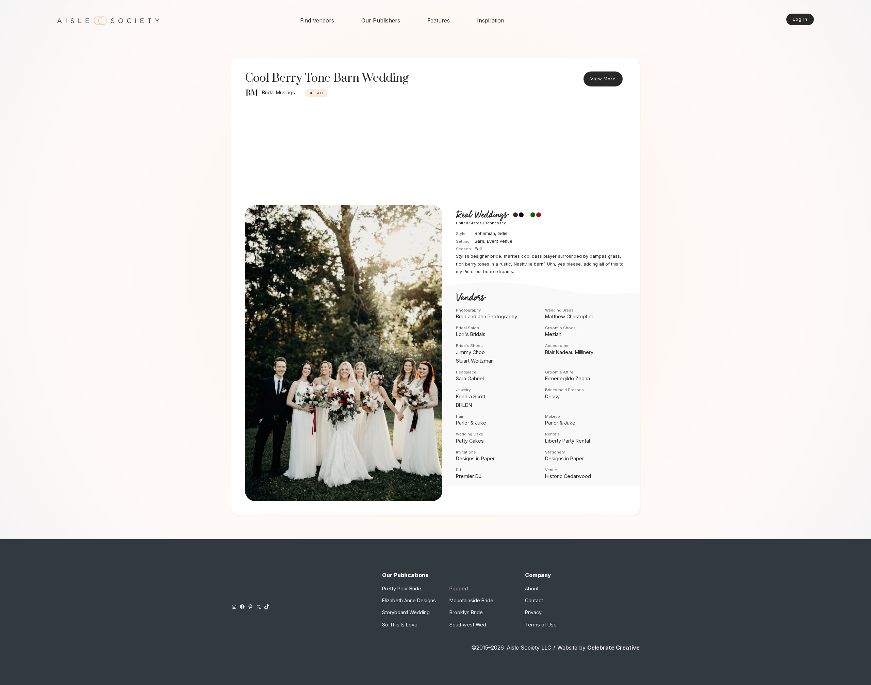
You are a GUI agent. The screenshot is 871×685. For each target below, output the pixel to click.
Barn (479, 241)
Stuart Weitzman (475, 361)
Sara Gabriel (470, 378)
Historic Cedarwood (568, 476)
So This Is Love (399, 624)
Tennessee (495, 223)
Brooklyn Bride (466, 612)
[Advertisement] (435, 154)
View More (603, 78)
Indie (503, 233)
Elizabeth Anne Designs (409, 600)
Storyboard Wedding (406, 612)
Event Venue (499, 241)
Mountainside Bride (471, 600)
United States (469, 223)
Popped (458, 588)
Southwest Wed (467, 624)
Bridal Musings (278, 92)
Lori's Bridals (471, 334)
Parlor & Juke (471, 423)
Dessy (552, 396)
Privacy (533, 612)
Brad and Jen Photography (486, 316)
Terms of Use (541, 624)
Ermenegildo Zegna (567, 378)
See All (317, 93)
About (532, 588)
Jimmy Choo (470, 352)
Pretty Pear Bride (401, 588)
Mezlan (553, 334)
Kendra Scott (471, 396)
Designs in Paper (475, 458)
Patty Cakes (470, 441)
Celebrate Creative (613, 647)
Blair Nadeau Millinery (569, 352)
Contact (534, 600)
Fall (478, 248)
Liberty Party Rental (567, 441)
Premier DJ (468, 476)
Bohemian (485, 233)
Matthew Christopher (569, 316)
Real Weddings (482, 215)
